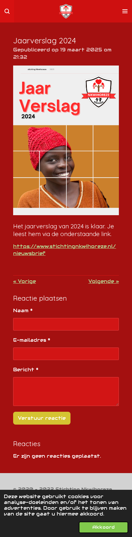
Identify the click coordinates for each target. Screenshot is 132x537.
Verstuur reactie (42, 418)
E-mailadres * (31, 340)
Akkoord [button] (103, 527)
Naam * (23, 310)
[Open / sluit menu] (125, 11)
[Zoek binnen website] (7, 11)
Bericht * (25, 369)
